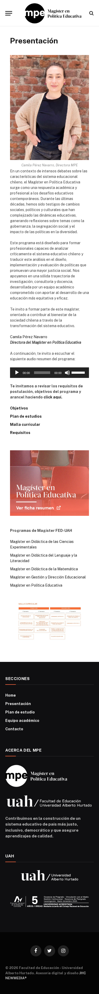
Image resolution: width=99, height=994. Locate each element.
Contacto (14, 729)
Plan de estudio (20, 712)
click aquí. (53, 397)
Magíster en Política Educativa (36, 585)
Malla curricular (25, 424)
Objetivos (19, 408)
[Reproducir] (17, 372)
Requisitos (20, 433)
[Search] (91, 13)
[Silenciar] (67, 372)
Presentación (18, 704)
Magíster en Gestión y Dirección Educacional (48, 577)
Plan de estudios (26, 416)
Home (10, 695)
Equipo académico (22, 720)
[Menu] (8, 13)
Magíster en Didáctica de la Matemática (44, 569)
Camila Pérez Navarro (28, 337)
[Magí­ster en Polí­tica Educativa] (52, 13)
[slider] (79, 372)
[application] (49, 372)
